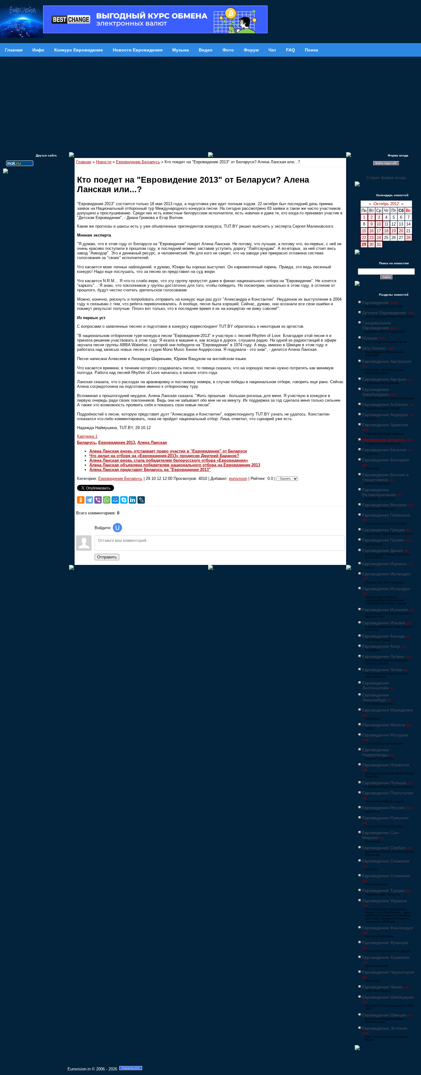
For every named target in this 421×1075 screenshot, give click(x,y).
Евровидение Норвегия (385, 764)
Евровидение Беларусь (138, 162)
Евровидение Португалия (388, 792)
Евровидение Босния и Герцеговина (385, 477)
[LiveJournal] (141, 500)
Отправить (107, 557)
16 (371, 231)
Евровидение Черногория (388, 972)
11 (386, 224)
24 (379, 237)
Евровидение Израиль (384, 563)
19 (393, 231)
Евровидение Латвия (383, 656)
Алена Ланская (152, 442)
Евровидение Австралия (386, 361)
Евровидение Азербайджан (375, 392)
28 (408, 237)
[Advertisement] (210, 103)
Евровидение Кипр (381, 646)
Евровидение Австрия (384, 379)
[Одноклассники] (80, 500)
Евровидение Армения (385, 424)
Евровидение (375, 302)
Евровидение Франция (385, 942)
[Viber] (98, 500)
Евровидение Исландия (386, 588)
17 (379, 231)
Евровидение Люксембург (375, 697)
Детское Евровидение (384, 312)
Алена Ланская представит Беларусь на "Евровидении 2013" (150, 469)
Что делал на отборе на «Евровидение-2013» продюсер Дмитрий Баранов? (164, 455)
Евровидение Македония (387, 710)
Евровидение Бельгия (384, 449)
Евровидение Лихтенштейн (375, 685)
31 (379, 244)
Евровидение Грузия (383, 540)
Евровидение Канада (383, 636)
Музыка (369, 337)
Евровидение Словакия (386, 860)
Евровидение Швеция (384, 1014)
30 (371, 244)
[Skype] (124, 500)
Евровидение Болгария (385, 459)
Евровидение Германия (386, 515)
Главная (83, 162)
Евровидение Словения (386, 875)
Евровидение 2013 (116, 442)
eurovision (238, 478)
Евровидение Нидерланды (375, 752)
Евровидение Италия (383, 622)
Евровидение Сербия (384, 847)
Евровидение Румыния (385, 817)
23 (371, 237)
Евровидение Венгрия (384, 504)
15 (364, 231)
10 (379, 224)
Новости (103, 162)
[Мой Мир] (115, 500)
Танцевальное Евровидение (376, 325)
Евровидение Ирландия (386, 573)
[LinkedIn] (132, 500)
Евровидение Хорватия (385, 957)
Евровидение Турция (383, 890)
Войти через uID (386, 163)
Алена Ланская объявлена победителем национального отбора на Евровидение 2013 (174, 465)
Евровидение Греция (383, 529)
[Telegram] (89, 500)
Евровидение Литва (382, 669)
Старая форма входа (386, 177)
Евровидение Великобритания (379, 492)
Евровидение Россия (383, 807)
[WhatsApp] (106, 500)
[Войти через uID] (117, 527)
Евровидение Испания (385, 609)
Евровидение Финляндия (387, 927)
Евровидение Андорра (385, 414)
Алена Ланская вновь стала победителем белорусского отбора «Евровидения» (168, 460)
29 (364, 244)
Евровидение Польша (384, 782)
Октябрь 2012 (386, 203)
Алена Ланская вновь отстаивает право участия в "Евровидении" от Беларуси (168, 451)
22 (364, 237)
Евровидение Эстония (384, 1028)
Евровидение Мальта (383, 724)
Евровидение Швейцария (388, 997)
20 (401, 231)
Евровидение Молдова (385, 734)
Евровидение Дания (382, 550)
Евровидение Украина (384, 900)
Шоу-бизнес (374, 348)
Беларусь (86, 442)
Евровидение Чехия (382, 986)
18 (386, 231)
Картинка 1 (87, 436)
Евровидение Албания (385, 404)
